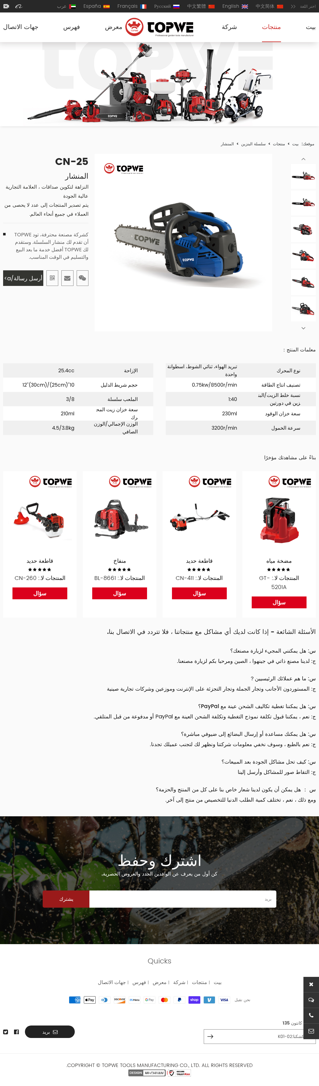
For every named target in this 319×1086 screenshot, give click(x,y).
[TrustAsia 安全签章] (179, 1073)
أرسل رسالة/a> (23, 278)
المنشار (227, 144)
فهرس (71, 27)
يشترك (66, 899)
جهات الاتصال (20, 27)
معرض (113, 27)
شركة (229, 27)
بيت (311, 27)
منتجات (271, 27)
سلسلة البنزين (253, 144)
